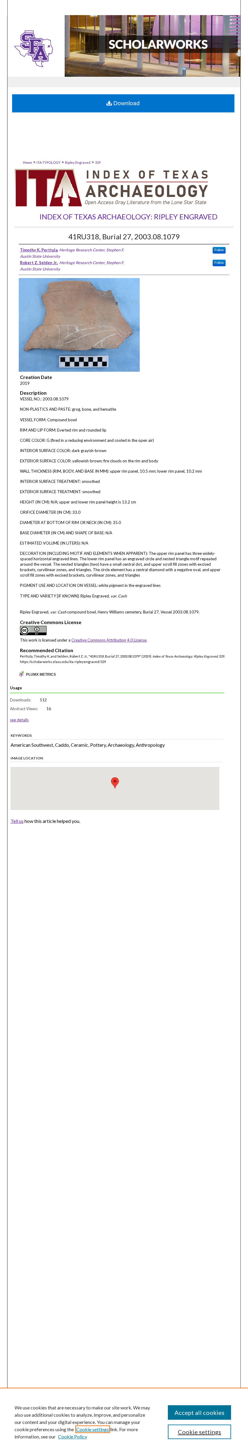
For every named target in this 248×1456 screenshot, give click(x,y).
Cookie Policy (72, 1436)
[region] (124, 1422)
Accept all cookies (199, 1412)
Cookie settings (92, 1429)
